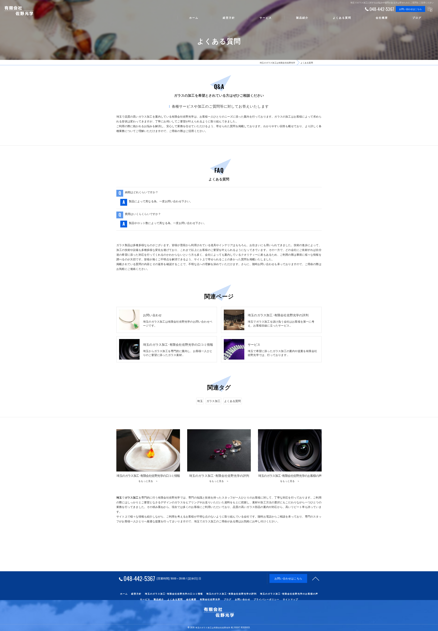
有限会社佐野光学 (210, 599)
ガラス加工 (213, 401)
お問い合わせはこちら (410, 9)
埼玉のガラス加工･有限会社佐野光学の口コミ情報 (174, 593)
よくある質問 (232, 401)
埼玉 (200, 401)
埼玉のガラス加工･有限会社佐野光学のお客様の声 (289, 593)
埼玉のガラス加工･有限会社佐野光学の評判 (231, 593)
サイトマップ (290, 599)
